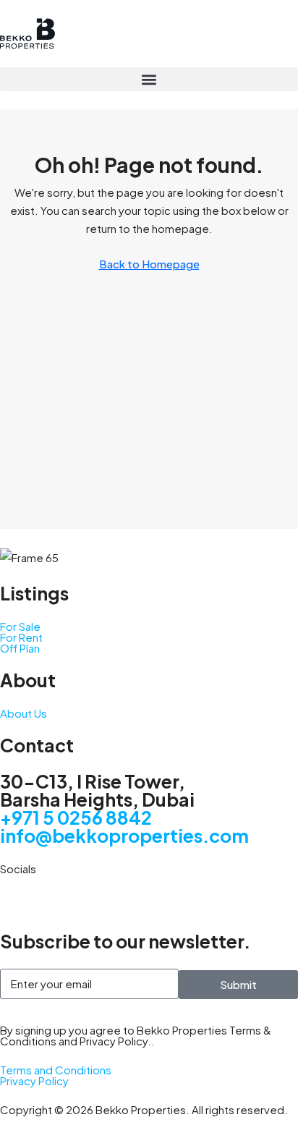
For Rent (21, 637)
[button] (149, 79)
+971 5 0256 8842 (76, 817)
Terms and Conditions (55, 1070)
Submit (238, 984)
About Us (23, 713)
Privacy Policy (34, 1080)
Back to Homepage (149, 264)
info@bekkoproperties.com (124, 835)
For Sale (20, 626)
